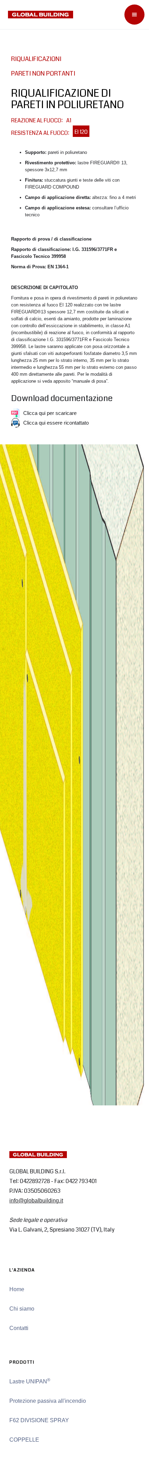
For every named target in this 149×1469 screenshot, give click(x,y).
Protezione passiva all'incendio (47, 1401)
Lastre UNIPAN (29, 1380)
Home (16, 1289)
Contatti (18, 1328)
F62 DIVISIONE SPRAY (39, 1420)
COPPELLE (24, 1440)
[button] (134, 15)
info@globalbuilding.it (36, 1200)
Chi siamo (21, 1309)
